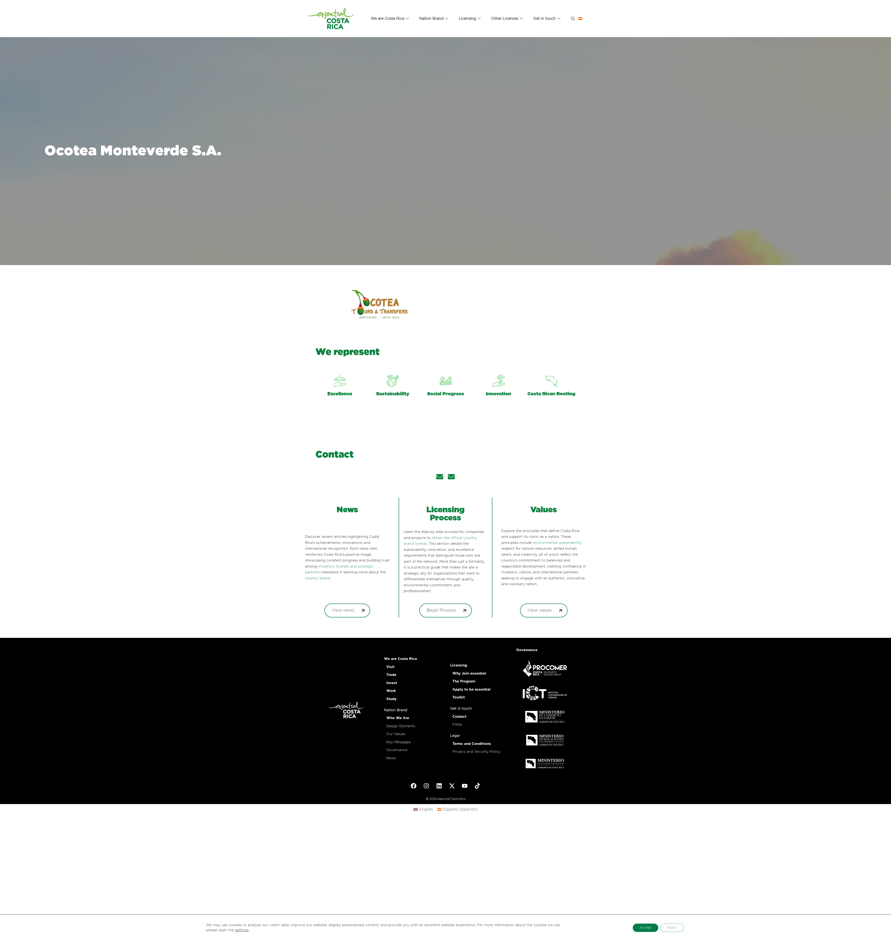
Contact (459, 716)
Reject (672, 927)
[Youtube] (465, 786)
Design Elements (400, 726)
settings (242, 930)
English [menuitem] (426, 809)
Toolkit (458, 697)
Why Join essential (469, 673)
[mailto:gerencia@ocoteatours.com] (439, 477)
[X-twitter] (452, 786)
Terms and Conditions (471, 744)
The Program (463, 681)
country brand (317, 578)
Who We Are (397, 718)
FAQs (457, 724)
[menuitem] (423, 809)
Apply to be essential (471, 689)
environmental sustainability (557, 543)
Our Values (395, 734)
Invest (391, 683)
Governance (396, 750)
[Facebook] (414, 786)
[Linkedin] (439, 786)
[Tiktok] (477, 786)
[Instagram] (426, 786)
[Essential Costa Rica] (331, 18)
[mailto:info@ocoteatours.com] (451, 477)
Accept (645, 927)
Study (391, 699)
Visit (390, 667)
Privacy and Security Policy (476, 751)
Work (391, 691)
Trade (391, 675)
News (391, 758)
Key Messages (398, 742)
